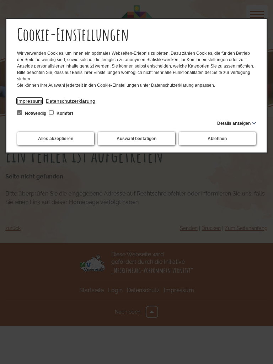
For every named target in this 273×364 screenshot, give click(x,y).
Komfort (64, 113)
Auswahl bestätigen (136, 138)
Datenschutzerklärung (70, 101)
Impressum (29, 101)
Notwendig (35, 113)
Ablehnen (217, 138)
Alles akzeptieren (55, 138)
